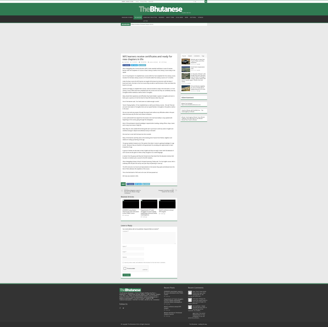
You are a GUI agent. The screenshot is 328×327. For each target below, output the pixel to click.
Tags (203, 56)
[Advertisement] (164, 38)
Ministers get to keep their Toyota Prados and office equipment (198, 61)
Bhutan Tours (197, 117)
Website (125, 257)
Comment (126, 231)
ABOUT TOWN (170, 17)
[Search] (206, 1)
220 (199, 64)
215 (199, 70)
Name (125, 246)
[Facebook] (193, 2)
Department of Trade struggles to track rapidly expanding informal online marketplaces (149, 212)
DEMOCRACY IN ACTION (150, 17)
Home (137, 1)
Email (124, 251)
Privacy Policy (143, 1)
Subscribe (151, 1)
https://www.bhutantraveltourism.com (191, 104)
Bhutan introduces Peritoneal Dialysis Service (173, 313)
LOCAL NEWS (179, 17)
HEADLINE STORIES (127, 17)
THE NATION (137, 17)
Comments (197, 56)
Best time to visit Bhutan (196, 118)
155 (189, 83)
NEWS (186, 17)
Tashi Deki (126, 62)
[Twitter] (195, 2)
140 (199, 91)
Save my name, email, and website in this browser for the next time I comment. (144, 262)
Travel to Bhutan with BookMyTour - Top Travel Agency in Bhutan (192, 111)
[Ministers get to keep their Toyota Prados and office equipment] (186, 61)
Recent (190, 56)
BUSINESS (161, 17)
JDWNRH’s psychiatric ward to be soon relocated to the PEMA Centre (131, 211)
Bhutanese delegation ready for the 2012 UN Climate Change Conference (132, 191)
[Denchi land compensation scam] (186, 69)
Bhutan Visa (185, 120)
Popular (184, 56)
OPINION (200, 17)
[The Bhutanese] (164, 9)
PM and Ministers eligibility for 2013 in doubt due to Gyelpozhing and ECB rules (198, 87)
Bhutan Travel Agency (187, 117)
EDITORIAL (193, 17)
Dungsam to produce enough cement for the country (166, 190)
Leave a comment (154, 62)
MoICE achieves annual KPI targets (172, 307)
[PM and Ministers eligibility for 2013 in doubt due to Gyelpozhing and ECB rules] (186, 88)
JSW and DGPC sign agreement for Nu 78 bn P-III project (145, 24)
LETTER (145, 21)
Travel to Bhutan (192, 120)
